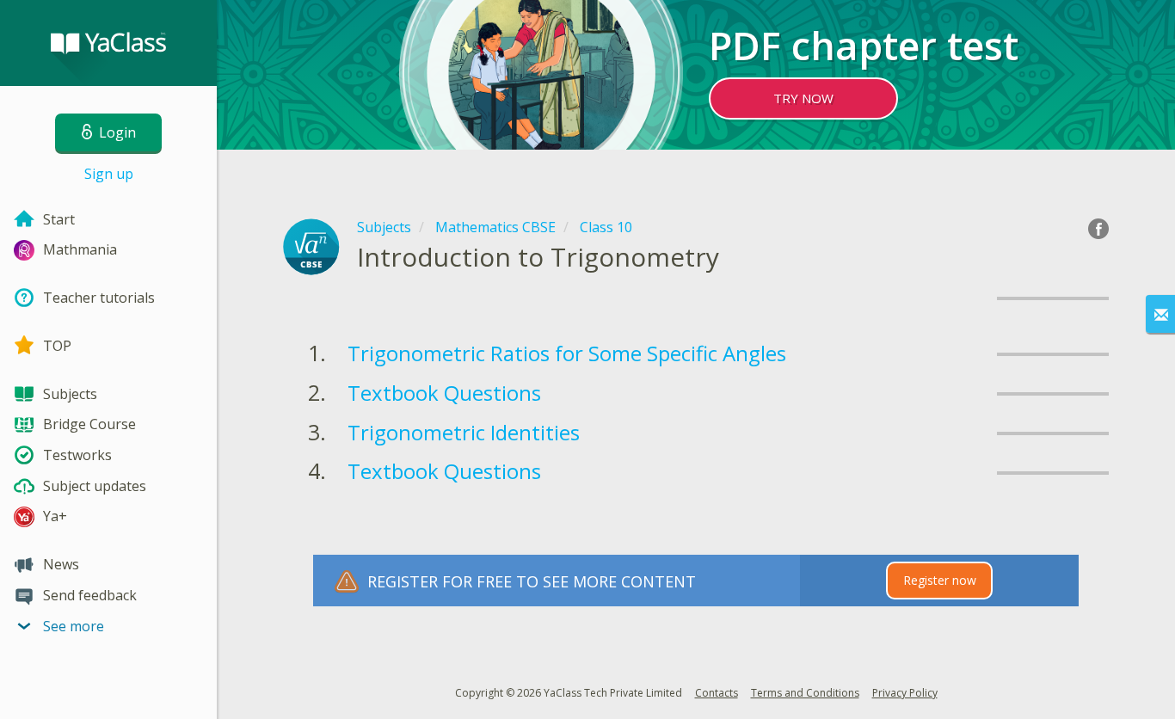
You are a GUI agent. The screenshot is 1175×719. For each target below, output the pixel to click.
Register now (939, 580)
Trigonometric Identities (464, 432)
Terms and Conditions (805, 692)
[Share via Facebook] (1098, 228)
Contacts (716, 692)
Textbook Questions (444, 392)
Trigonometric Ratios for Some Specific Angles (567, 353)
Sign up (108, 173)
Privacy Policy (905, 692)
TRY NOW (803, 98)
